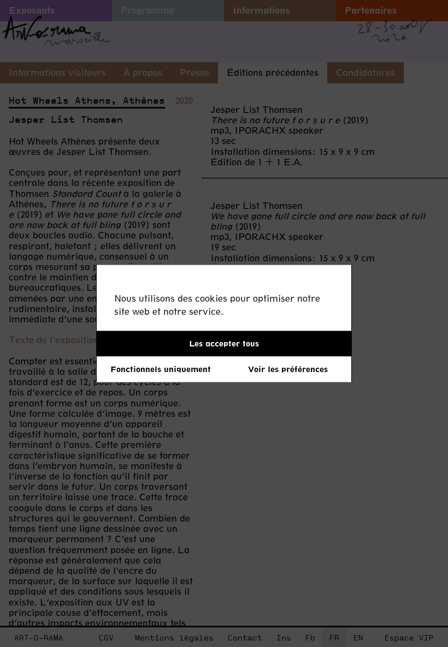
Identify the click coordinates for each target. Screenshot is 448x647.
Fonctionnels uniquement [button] (160, 369)
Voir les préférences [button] (288, 369)
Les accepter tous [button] (224, 343)
